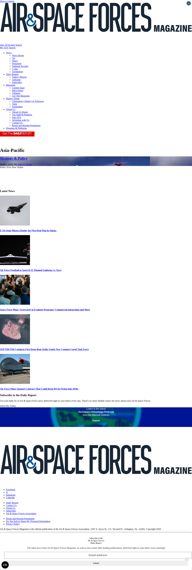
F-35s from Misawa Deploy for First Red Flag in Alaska (28, 230)
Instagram (10, 495)
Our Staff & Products (22, 114)
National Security (20, 66)
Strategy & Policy (13, 158)
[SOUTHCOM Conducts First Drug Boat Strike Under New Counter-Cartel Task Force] (15, 343)
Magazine (10, 85)
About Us (10, 109)
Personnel (16, 63)
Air (13, 58)
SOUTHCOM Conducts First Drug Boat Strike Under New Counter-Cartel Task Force (44, 349)
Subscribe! (17, 82)
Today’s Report (19, 77)
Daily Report (12, 74)
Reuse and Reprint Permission (26, 125)
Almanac (16, 93)
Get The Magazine (21, 96)
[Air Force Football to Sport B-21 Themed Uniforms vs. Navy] (15, 264)
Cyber (15, 69)
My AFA (4, 47)
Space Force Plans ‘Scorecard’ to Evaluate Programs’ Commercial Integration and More (45, 309)
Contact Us (17, 123)
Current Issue (18, 87)
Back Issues (17, 90)
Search (18, 45)
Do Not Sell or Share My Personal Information (28, 521)
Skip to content (7, 1)
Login (12, 45)
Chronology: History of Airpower (28, 101)
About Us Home (20, 112)
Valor (14, 104)
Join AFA (4, 45)
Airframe (16, 79)
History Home (13, 98)
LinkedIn (10, 497)
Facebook (10, 489)
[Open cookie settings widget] (5, 565)
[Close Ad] (186, 559)
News (9, 52)
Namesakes (17, 106)
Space (15, 61)
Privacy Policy (13, 524)
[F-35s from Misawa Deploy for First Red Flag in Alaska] (15, 224)
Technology (17, 71)
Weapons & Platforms (16, 128)
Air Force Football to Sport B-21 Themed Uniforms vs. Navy (31, 270)
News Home (18, 55)
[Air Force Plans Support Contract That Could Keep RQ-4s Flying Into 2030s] (15, 383)
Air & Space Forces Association (21, 513)
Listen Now (96, 425)
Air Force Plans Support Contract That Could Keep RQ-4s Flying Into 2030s (39, 389)
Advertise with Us (20, 120)
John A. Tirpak (25, 164)
